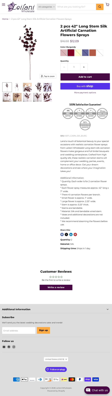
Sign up (43, 330)
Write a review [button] (56, 287)
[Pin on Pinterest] (75, 234)
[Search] (99, 7)
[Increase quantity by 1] (84, 67)
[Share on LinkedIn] (71, 234)
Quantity (64, 61)
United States (54, 359)
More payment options (85, 92)
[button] (7, 87)
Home (5, 19)
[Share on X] (66, 234)
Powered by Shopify (56, 391)
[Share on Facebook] (62, 234)
